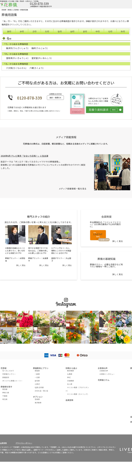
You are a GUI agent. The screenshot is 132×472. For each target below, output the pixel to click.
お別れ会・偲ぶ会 (41, 391)
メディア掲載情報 (66, 137)
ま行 (85, 31)
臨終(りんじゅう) (40, 48)
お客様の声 (103, 368)
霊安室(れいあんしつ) (42, 58)
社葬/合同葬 (39, 387)
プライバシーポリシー (23, 443)
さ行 (34, 31)
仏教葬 (69, 374)
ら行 (110, 31)
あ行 (9, 31)
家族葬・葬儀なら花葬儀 (10, 10)
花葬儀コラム (103, 380)
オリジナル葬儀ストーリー (12, 381)
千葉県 (4, 396)
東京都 (4, 389)
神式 (69, 377)
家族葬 (37, 370)
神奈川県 (5, 392)
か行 (22, 31)
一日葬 (37, 377)
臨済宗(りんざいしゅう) (17, 48)
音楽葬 (37, 399)
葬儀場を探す (6, 386)
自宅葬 (37, 381)
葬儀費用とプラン (40, 368)
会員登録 (69, 400)
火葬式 (37, 384)
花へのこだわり (8, 370)
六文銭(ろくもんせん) (16, 67)
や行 (98, 31)
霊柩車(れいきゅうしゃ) (17, 58)
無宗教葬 (70, 370)
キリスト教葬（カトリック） (78, 394)
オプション (38, 396)
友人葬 (69, 384)
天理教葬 (70, 381)
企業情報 (3, 443)
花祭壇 (3, 368)
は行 (72, 31)
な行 (60, 31)
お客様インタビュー (107, 374)
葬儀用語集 (24, 10)
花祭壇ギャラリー (9, 374)
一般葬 (37, 374)
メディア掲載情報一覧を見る (72, 188)
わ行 (123, 31)
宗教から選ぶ (71, 368)
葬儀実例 (5, 377)
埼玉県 (4, 399)
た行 (47, 31)
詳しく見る (21, 265)
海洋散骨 (38, 402)
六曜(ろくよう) (36, 67)
